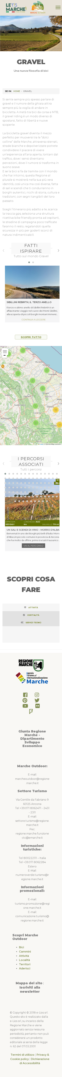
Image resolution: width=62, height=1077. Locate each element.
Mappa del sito (29, 983)
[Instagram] (36, 695)
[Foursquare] (31, 712)
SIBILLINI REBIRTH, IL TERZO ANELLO (29, 302)
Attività (24, 955)
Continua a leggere (33, 319)
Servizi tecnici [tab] (33, 622)
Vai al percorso (33, 545)
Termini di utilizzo (22, 1054)
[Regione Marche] (31, 665)
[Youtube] (25, 707)
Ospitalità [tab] (33, 615)
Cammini (25, 951)
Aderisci (24, 968)
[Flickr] (37, 707)
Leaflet (41, 444)
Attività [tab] (33, 607)
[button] (29, 262)
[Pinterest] (25, 701)
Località (24, 960)
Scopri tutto (31, 337)
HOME (16, 91)
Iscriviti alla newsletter (30, 989)
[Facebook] (25, 695)
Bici (21, 947)
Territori (24, 964)
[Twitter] (37, 701)
